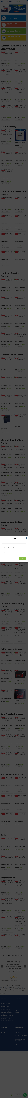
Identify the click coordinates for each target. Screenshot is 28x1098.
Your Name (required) (6, 542)
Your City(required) (5, 552)
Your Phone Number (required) (8, 547)
